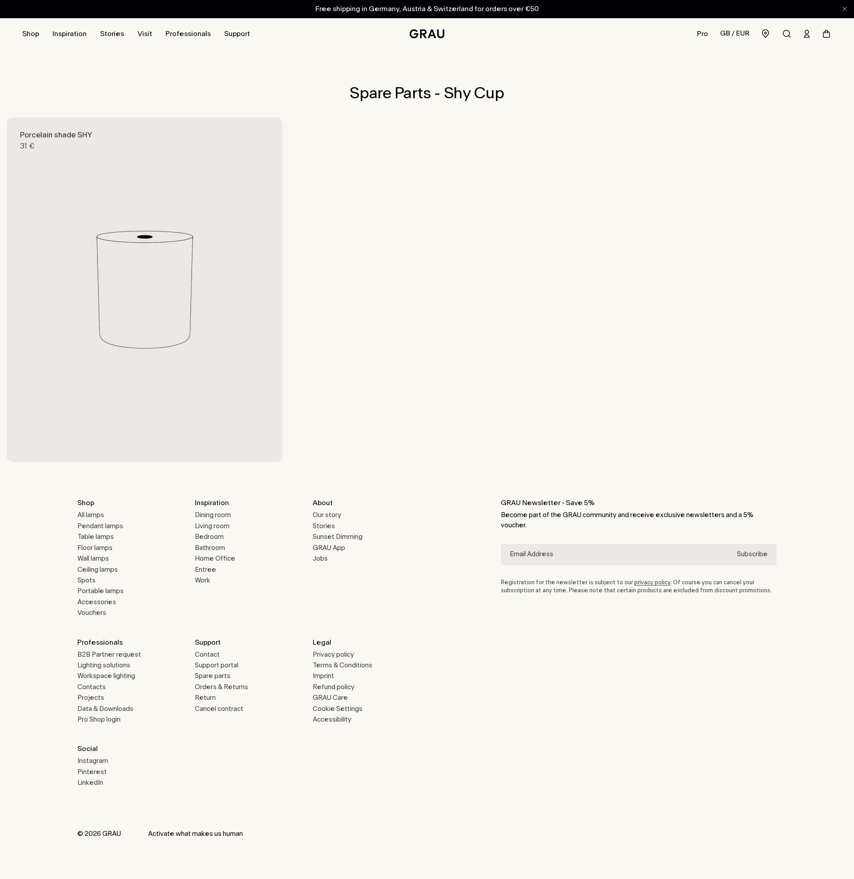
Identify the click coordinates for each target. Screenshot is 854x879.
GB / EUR (734, 33)
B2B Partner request (109, 654)
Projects (90, 697)
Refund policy (333, 687)
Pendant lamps (100, 526)
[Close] (844, 9)
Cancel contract (219, 709)
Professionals (188, 33)
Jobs (320, 558)
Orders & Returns (221, 687)
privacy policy (652, 582)
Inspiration (69, 33)
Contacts (91, 687)
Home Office (215, 558)
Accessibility (332, 719)
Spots (86, 580)
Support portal (216, 665)
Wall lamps (93, 558)
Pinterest (92, 772)
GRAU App (329, 548)
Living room (212, 526)
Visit (144, 33)
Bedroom (209, 537)
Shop (30, 33)
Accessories (96, 602)
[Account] (807, 33)
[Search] (786, 33)
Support (237, 33)
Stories (112, 33)
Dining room (213, 515)
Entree (205, 569)
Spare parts (212, 676)
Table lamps (95, 537)
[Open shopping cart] (826, 33)
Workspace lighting (106, 676)
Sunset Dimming (338, 537)
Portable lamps (100, 591)
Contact (207, 654)
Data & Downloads (105, 709)
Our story (327, 515)
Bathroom (210, 548)
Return (205, 697)
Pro (702, 33)
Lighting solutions (103, 665)
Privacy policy (333, 654)
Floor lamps (95, 548)
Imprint (323, 676)
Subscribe (752, 554)
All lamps (90, 515)
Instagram (92, 761)
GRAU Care (330, 697)
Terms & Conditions (342, 665)
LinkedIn (90, 782)
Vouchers (91, 613)
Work (202, 580)
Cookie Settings (338, 709)
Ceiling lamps (97, 569)
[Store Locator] (765, 33)
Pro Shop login (99, 719)
